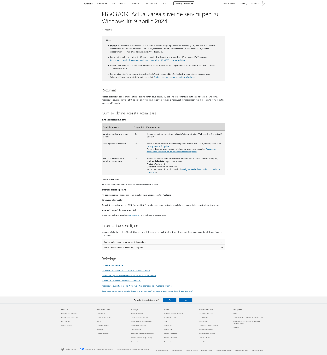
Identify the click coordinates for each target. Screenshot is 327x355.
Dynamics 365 (168, 325)
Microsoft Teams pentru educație (141, 321)
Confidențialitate (177, 350)
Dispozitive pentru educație (139, 317)
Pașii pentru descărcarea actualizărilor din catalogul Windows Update (181, 150)
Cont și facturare (151, 3)
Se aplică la (108, 29)
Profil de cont (101, 313)
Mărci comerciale (206, 350)
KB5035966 (134, 215)
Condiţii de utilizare (192, 350)
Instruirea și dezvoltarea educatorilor (142, 334)
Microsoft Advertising (170, 334)
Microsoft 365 (102, 3)
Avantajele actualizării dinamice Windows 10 (121, 280)
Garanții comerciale (103, 334)
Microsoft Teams (169, 342)
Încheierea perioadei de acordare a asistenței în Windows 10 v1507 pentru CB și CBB (147, 60)
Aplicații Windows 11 (67, 325)
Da (170, 300)
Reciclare (100, 329)
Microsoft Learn (204, 321)
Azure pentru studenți (137, 342)
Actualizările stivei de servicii (114, 265)
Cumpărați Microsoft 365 (184, 3)
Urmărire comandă (103, 325)
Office (113, 3)
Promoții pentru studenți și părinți (141, 338)
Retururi (99, 321)
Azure (165, 321)
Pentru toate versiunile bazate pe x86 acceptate (124, 242)
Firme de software (204, 338)
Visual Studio (203, 342)
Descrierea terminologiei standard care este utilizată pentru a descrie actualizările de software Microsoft (147, 290)
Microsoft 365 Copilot (170, 338)
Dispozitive (135, 3)
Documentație (203, 317)
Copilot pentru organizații (69, 313)
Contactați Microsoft (161, 350)
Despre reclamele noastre (223, 350)
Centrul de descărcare (104, 317)
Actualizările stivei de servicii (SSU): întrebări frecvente (126, 270)
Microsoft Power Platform (207, 334)
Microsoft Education (137, 313)
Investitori (236, 327)
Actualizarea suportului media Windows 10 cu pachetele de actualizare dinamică (137, 285)
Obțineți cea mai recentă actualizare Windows (174, 77)
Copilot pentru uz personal (69, 317)
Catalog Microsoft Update (158, 146)
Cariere (235, 313)
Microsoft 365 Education (138, 325)
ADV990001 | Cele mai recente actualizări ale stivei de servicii (129, 275)
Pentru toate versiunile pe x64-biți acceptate (123, 247)
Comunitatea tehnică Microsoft (208, 325)
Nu (186, 300)
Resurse (164, 3)
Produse (122, 3)
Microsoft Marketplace (206, 329)
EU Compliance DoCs (241, 350)
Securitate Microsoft (170, 317)
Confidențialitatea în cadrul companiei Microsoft (248, 317)
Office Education (136, 329)
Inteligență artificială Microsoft (173, 313)
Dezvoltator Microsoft (206, 313)
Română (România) (71, 349)
